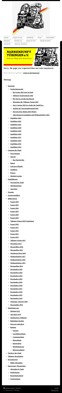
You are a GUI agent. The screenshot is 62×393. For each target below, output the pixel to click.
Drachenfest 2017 (16, 289)
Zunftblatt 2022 (15, 121)
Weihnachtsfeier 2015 (17, 263)
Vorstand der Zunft (17, 182)
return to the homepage (31, 73)
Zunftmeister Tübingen (18, 318)
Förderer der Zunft (14, 353)
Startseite (11, 86)
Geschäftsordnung (19, 334)
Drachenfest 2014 (16, 298)
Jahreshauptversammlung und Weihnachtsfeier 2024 (31, 115)
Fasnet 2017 (14, 227)
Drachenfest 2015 (16, 295)
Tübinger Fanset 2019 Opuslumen (22, 221)
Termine (11, 192)
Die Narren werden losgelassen (23, 99)
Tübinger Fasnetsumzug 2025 (23, 95)
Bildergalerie (12, 198)
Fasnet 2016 (14, 231)
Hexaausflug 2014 (16, 266)
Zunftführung (13, 179)
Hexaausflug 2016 (16, 250)
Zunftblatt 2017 (15, 137)
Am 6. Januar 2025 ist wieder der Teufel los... (28, 105)
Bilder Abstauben (16, 363)
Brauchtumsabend (16, 376)
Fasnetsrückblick (14, 195)
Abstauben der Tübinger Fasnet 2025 (25, 102)
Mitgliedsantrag (18, 347)
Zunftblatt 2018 (15, 134)
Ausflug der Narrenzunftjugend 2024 (25, 108)
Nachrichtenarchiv (16, 89)
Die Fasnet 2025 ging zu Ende (23, 92)
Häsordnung (17, 340)
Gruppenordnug (18, 337)
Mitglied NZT (15, 311)
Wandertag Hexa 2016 (18, 253)
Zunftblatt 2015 (15, 144)
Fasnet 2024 (14, 208)
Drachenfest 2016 (16, 292)
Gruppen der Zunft (14, 150)
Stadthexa (13, 169)
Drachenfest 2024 (16, 272)
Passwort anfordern (17, 324)
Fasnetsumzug (15, 379)
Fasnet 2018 (14, 224)
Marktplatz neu (13, 308)
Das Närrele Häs (18, 160)
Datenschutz (17, 343)
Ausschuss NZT (15, 314)
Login (56, 388)
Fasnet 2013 (14, 237)
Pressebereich (13, 359)
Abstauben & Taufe (17, 369)
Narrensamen (15, 153)
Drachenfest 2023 (16, 276)
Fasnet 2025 (14, 205)
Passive (12, 173)
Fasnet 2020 (14, 215)
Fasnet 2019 (14, 218)
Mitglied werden (16, 176)
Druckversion (10, 388)
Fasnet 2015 (14, 234)
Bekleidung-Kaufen (17, 321)
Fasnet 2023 (14, 211)
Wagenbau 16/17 (16, 244)
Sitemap (18, 388)
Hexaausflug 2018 (16, 305)
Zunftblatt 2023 (15, 118)
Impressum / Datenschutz (17, 366)
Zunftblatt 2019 (15, 131)
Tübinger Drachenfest (15, 356)
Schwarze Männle (16, 166)
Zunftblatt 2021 (15, 124)
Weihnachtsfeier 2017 (17, 256)
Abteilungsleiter (16, 186)
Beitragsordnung (18, 350)
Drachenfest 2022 (16, 279)
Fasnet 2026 (14, 202)
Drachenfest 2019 (16, 282)
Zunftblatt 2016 (15, 140)
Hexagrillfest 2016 (16, 247)
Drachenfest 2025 (16, 269)
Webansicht (54, 390)
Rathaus (13, 327)
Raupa (12, 163)
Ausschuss (13, 189)
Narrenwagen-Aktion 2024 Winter (24, 112)
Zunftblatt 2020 (15, 128)
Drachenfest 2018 (16, 285)
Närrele (13, 157)
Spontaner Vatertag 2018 (19, 301)
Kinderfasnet (15, 372)
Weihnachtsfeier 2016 (17, 260)
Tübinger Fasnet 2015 (17, 240)
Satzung (15, 330)
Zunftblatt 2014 (15, 147)
